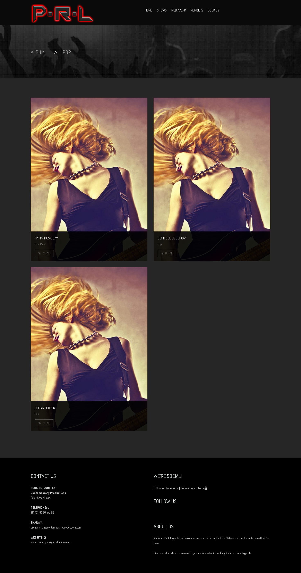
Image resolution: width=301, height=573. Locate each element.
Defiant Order (45, 408)
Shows (162, 10)
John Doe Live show (172, 238)
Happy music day (46, 238)
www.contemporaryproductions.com (51, 542)
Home (148, 10)
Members (197, 10)
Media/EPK (178, 10)
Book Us (213, 10)
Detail (46, 253)
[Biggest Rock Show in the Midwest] (62, 12)
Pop (37, 244)
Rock (42, 244)
